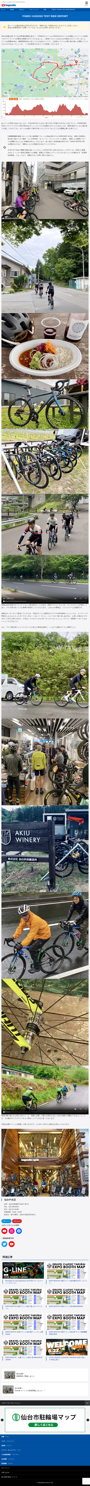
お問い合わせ (17, 1221)
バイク (7, 1441)
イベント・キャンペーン (11, 1450)
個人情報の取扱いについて (9, 1477)
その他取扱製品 (10, 1454)
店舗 (5, 1436)
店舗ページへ (6, 1221)
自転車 (12, 9)
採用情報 (7, 1463)
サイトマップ (5, 1468)
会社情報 (7, 1459)
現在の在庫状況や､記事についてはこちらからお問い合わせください (34, 28)
